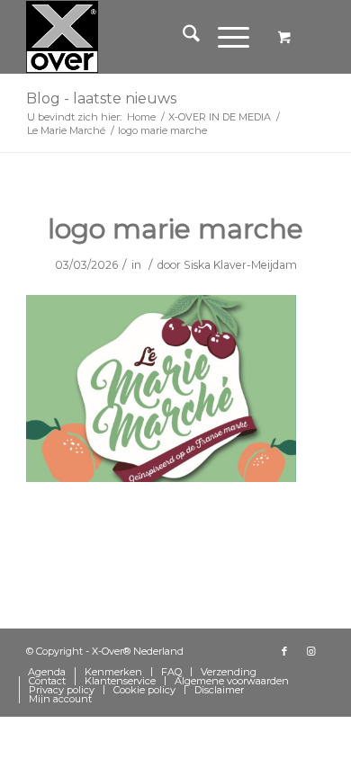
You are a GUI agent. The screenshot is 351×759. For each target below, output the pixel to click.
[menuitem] (182, 37)
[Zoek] (182, 37)
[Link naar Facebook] (284, 651)
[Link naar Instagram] (311, 651)
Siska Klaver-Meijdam (240, 265)
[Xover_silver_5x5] (145, 37)
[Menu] (224, 37)
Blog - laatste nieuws (101, 98)
